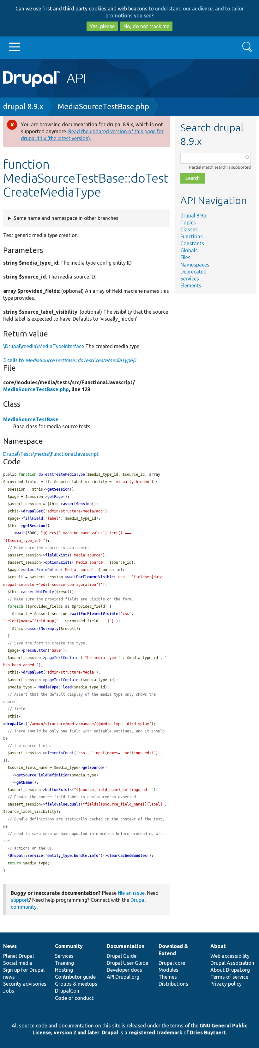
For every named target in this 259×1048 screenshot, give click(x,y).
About (218, 946)
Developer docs (124, 970)
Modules (168, 970)
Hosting (64, 970)
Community (69, 946)
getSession (58, 489)
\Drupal (15, 855)
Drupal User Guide (127, 963)
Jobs (8, 991)
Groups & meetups (76, 984)
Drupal (110, 1032)
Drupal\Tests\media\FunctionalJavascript (51, 454)
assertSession (77, 504)
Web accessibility (230, 956)
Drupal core (172, 963)
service (35, 855)
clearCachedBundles (127, 855)
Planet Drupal (18, 956)
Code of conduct (74, 998)
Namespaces (194, 264)
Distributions (173, 984)
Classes (189, 229)
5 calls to (69, 360)
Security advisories (24, 984)
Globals (189, 250)
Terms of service (229, 977)
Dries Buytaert (208, 1032)
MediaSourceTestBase (30, 419)
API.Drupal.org (123, 977)
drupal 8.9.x (23, 106)
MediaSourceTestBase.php (103, 106)
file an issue (131, 893)
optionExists (58, 562)
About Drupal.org (230, 970)
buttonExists (58, 790)
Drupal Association (232, 963)
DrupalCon (67, 991)
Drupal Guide (121, 956)
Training (64, 963)
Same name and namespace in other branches (66, 218)
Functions (191, 236)
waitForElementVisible (90, 577)
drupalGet (33, 511)
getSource (93, 767)
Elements (190, 285)
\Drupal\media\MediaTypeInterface (43, 346)
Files (185, 257)
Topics (188, 222)
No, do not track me (146, 26)
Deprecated (193, 271)
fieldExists (57, 555)
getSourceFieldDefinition (42, 775)
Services (189, 278)
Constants (192, 243)
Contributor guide (75, 977)
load (67, 687)
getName (24, 782)
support (20, 900)
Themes (168, 977)
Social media (18, 963)
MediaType (48, 687)
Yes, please (102, 26)
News (10, 946)
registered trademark (155, 1032)
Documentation (125, 946)
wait (20, 533)
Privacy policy (226, 984)
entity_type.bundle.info (72, 855)
